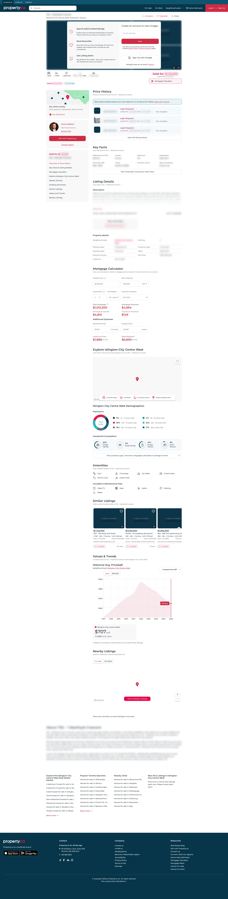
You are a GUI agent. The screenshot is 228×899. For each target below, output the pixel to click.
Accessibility (120, 857)
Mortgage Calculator (58, 172)
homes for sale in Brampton (126, 802)
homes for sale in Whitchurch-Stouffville (131, 795)
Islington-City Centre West (57, 18)
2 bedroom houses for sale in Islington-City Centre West (70, 788)
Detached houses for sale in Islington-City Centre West (69, 803)
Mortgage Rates (177, 863)
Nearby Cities (120, 776)
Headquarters (121, 851)
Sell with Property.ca (67, 138)
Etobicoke (74, 18)
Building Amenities (57, 185)
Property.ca (8, 847)
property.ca (8, 2)
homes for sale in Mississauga (126, 791)
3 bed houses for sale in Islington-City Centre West (68, 792)
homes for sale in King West (92, 791)
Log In (211, 8)
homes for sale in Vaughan (125, 783)
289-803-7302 (66, 131)
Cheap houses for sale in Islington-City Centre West (68, 811)
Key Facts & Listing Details (60, 168)
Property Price (99, 278)
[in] (72, 860)
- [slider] (155, 576)
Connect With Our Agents (182, 854)
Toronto (82, 18)
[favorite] (121, 511)
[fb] (64, 860)
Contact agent (67, 145)
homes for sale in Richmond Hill (128, 779)
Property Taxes (126, 324)
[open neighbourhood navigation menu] (182, 8)
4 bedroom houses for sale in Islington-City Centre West (70, 784)
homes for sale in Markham (126, 787)
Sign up (158, 102)
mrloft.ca (28, 2)
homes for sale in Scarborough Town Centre (99, 787)
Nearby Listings (55, 198)
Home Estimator (195, 8)
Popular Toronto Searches (92, 776)
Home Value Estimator (180, 857)
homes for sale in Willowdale (92, 779)
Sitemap (118, 866)
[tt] (60, 860)
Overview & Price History (59, 163)
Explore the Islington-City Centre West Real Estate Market (58, 778)
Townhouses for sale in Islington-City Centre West (67, 795)
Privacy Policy (133, 48)
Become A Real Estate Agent (127, 854)
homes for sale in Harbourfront (93, 798)
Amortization (112, 292)
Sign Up (221, 8)
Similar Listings (55, 189)
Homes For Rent (178, 869)
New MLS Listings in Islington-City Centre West (162, 777)
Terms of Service (145, 48)
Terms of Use (120, 863)
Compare (149, 16)
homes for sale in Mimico (91, 783)
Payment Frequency (129, 292)
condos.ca (18, 2)
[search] (52, 8)
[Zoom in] (177, 694)
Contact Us (175, 851)
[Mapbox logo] (99, 399)
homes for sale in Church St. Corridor (96, 802)
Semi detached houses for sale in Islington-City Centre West (72, 799)
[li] (68, 860)
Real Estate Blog (178, 845)
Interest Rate (98, 292)
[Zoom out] (177, 699)
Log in (151, 64)
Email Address (128, 32)
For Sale (148, 8)
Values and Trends (57, 193)
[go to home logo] (14, 841)
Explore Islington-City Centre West (64, 176)
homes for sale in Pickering (126, 798)
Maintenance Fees (99, 324)
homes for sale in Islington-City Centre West (99, 795)
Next (140, 41)
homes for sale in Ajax (123, 806)
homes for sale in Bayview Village (94, 806)
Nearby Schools (55, 180)
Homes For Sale (177, 866)
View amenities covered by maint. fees (137, 172)
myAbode (21, 847)
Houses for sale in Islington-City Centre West (65, 807)
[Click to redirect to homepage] (14, 8)
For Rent (159, 8)
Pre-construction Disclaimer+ (114, 881)
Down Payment (127, 278)
